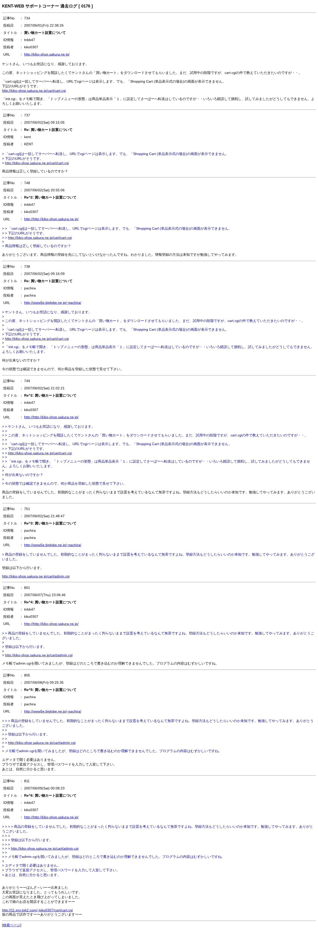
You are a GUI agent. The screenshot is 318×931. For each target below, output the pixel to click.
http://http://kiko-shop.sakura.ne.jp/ (51, 219)
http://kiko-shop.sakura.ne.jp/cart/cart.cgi (34, 91)
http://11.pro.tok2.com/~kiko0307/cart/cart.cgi (37, 910)
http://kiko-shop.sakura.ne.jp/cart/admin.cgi (36, 576)
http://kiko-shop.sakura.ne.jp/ (47, 54)
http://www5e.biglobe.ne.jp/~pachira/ (52, 303)
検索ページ (11, 925)
